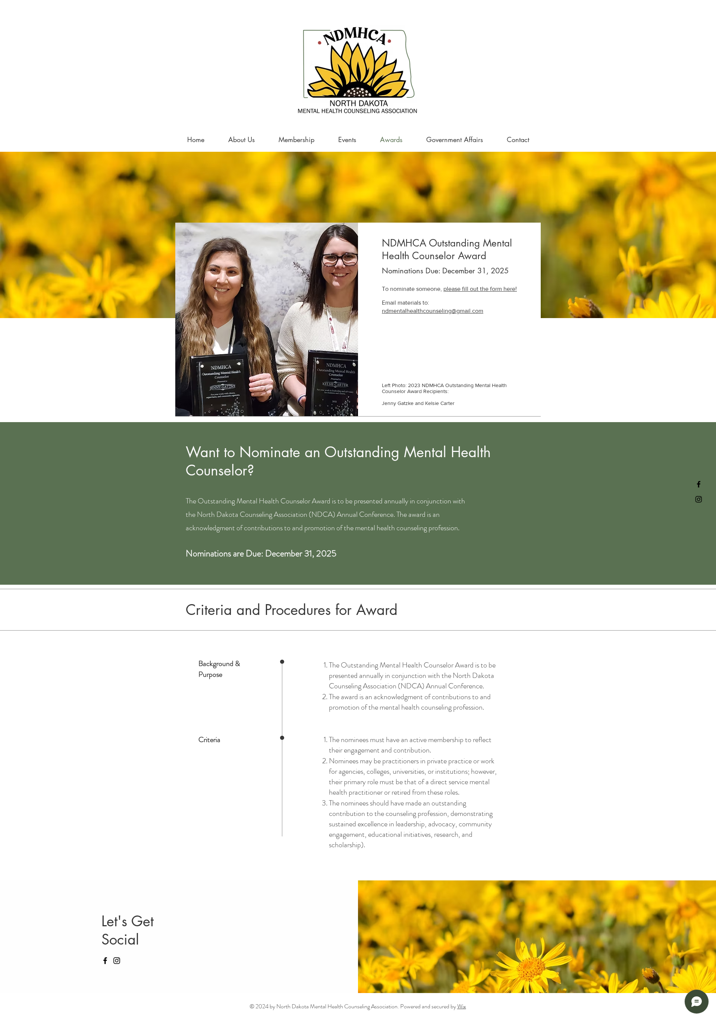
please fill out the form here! (480, 289)
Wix (461, 1006)
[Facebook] (698, 484)
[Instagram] (698, 499)
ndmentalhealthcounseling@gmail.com (432, 311)
